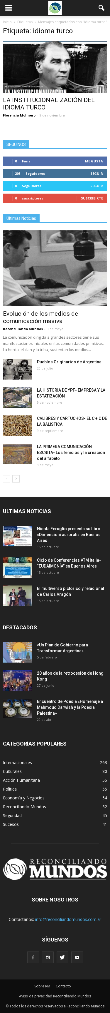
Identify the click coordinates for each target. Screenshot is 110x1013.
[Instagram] (48, 957)
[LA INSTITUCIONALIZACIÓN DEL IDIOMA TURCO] (55, 67)
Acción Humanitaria (21, 780)
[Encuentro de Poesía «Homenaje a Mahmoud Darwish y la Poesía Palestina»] (17, 708)
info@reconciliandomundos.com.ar (68, 919)
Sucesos (11, 824)
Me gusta (94, 161)
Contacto (63, 986)
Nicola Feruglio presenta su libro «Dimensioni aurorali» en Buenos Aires (69, 534)
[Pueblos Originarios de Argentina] (17, 369)
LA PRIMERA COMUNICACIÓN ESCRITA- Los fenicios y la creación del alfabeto (71, 452)
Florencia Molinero (19, 115)
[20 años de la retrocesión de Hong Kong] (17, 680)
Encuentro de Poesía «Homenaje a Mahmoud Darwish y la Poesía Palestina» (70, 707)
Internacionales (17, 762)
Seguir (96, 173)
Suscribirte (92, 198)
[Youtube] (77, 957)
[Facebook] (33, 957)
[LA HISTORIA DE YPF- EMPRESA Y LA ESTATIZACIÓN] (17, 397)
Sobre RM (42, 986)
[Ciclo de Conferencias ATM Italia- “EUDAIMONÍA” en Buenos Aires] (17, 567)
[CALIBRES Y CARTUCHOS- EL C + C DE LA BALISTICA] (17, 425)
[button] (102, 8)
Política (10, 789)
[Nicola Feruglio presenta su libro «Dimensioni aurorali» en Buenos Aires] (17, 536)
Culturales (12, 771)
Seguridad (12, 815)
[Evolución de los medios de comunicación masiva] (55, 268)
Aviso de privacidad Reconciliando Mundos (55, 996)
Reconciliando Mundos (23, 329)
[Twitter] (62, 957)
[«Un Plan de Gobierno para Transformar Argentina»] (17, 652)
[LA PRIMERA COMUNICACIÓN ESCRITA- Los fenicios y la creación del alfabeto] (17, 454)
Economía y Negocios (24, 798)
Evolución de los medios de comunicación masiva (40, 317)
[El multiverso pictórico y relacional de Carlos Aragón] (17, 595)
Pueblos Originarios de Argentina (69, 362)
